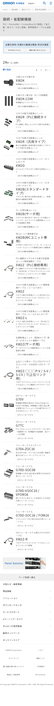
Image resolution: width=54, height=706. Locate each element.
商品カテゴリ (26, 9)
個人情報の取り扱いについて (13, 666)
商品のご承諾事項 (13, 674)
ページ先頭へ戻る (27, 577)
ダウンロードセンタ (12, 605)
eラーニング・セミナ (13, 619)
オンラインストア (11, 640)
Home (5, 9)
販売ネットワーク (11, 633)
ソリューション (10, 598)
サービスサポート (11, 612)
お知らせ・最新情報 (12, 584)
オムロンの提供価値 (12, 626)
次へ (46, 70)
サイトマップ (13, 658)
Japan (31, 3)
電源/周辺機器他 (41, 9)
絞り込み (7, 69)
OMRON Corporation (13, 650)
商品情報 (14, 9)
